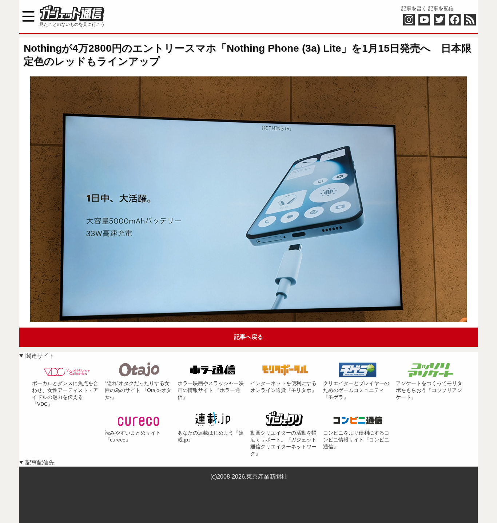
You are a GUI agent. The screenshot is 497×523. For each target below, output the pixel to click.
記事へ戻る (248, 337)
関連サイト (40, 356)
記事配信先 (40, 462)
